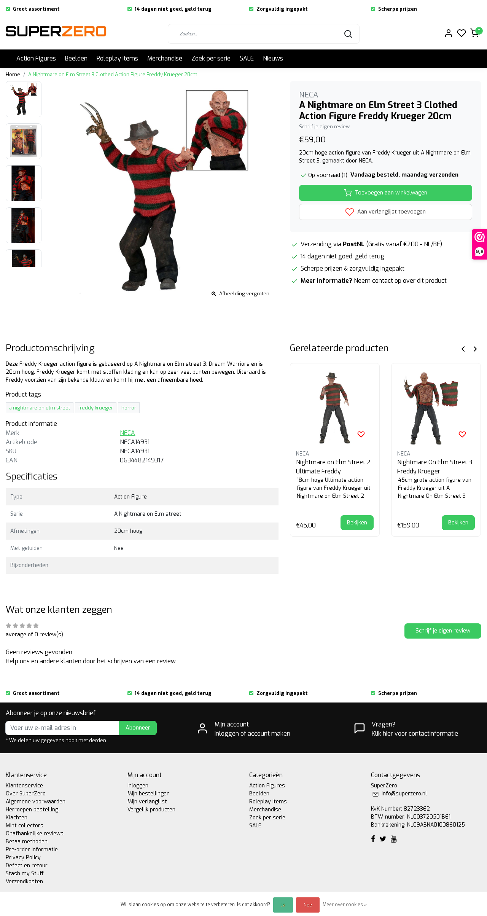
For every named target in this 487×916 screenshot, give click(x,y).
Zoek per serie (211, 58)
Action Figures (36, 58)
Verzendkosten (24, 881)
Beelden (76, 58)
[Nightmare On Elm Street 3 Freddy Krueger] (436, 408)
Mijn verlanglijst (147, 801)
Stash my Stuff (25, 873)
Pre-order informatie (32, 849)
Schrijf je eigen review (324, 126)
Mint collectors (24, 825)
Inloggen (137, 785)
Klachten (16, 817)
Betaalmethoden (27, 841)
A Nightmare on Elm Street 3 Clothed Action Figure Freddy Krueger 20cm (112, 74)
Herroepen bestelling (32, 809)
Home (13, 74)
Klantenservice (24, 785)
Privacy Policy (23, 857)
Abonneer (138, 727)
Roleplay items (117, 58)
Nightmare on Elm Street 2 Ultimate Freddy (333, 466)
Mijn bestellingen (148, 793)
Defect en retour (27, 865)
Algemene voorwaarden (35, 801)
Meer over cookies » (345, 905)
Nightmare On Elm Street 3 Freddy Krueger (434, 466)
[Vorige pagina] (463, 348)
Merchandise (164, 58)
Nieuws (273, 58)
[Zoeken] (348, 34)
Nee (308, 905)
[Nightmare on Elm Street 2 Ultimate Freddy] (335, 408)
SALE (247, 58)
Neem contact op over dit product (400, 281)
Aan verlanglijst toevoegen (391, 211)
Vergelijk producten (151, 809)
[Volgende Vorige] (475, 348)
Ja (283, 905)
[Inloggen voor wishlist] (361, 434)
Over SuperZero (26, 793)
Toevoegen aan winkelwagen (391, 192)
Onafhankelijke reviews (35, 833)
